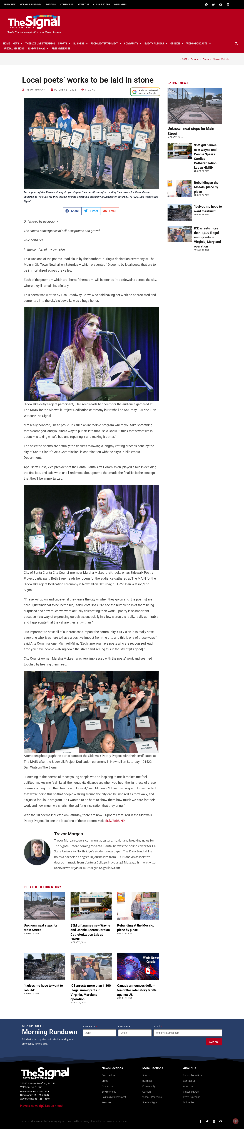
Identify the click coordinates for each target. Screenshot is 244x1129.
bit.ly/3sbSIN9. (115, 821)
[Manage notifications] (235, 1121)
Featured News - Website (216, 59)
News (16, 43)
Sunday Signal (36, 48)
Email (156, 1026)
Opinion (175, 43)
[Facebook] (206, 4)
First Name (89, 1026)
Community (131, 43)
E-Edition (51, 4)
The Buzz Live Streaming (40, 43)
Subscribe (10, 4)
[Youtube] (220, 4)
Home (6, 43)
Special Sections (13, 48)
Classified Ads (101, 4)
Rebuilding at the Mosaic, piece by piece (206, 187)
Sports (62, 43)
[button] (236, 43)
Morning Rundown (30, 4)
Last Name (124, 1026)
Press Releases (61, 48)
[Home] (178, 59)
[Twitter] (213, 4)
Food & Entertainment (104, 43)
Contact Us (66, 4)
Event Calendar (154, 43)
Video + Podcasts (196, 43)
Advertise (83, 4)
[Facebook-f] (200, 1121)
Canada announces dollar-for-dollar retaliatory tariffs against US (136, 990)
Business (78, 43)
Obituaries (120, 4)
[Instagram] (228, 4)
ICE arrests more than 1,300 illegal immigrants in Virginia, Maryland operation (207, 237)
